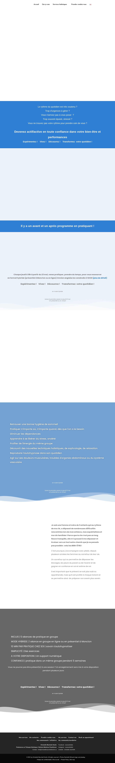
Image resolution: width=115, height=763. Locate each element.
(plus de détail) (100, 278)
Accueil (36, 4)
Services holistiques (60, 4)
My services (62, 737)
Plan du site (56, 759)
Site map (72, 759)
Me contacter (35, 737)
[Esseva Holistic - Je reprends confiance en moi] (11, 4)
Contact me (72, 737)
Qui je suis (46, 4)
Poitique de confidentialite (44, 759)
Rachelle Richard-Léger (71, 757)
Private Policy (65, 759)
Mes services (23, 737)
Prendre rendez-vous (78, 4)
